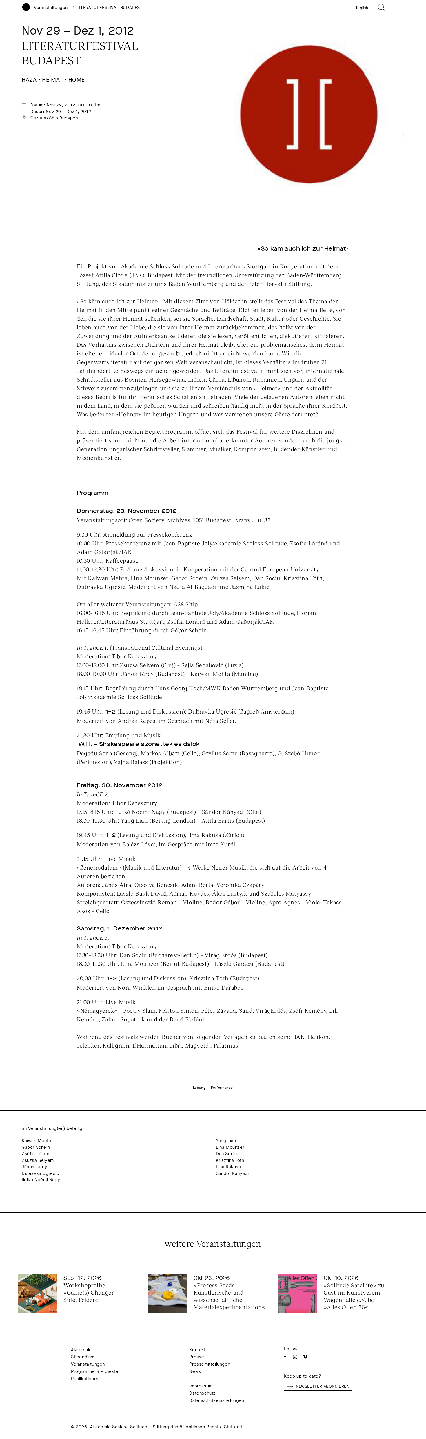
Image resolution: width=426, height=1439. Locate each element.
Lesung (199, 1087)
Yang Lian (226, 1141)
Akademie (81, 1350)
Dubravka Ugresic (40, 1173)
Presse (196, 1357)
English (362, 7)
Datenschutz (202, 1393)
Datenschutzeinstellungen (216, 1400)
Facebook (285, 1357)
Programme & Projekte (95, 1371)
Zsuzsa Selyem (38, 1160)
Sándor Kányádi (232, 1173)
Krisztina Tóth (230, 1160)
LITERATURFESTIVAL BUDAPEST (110, 7)
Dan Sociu (226, 1154)
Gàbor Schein (36, 1147)
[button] (396, 7)
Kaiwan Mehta (36, 1141)
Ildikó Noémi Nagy (41, 1180)
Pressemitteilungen (209, 1364)
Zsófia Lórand (36, 1154)
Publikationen (85, 1379)
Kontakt (197, 1350)
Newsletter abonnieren (322, 1386)
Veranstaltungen (51, 7)
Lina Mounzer (230, 1147)
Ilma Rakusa (228, 1167)
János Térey (35, 1167)
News (195, 1371)
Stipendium (82, 1357)
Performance (222, 1087)
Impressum (200, 1386)
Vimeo (305, 1357)
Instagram (295, 1357)
